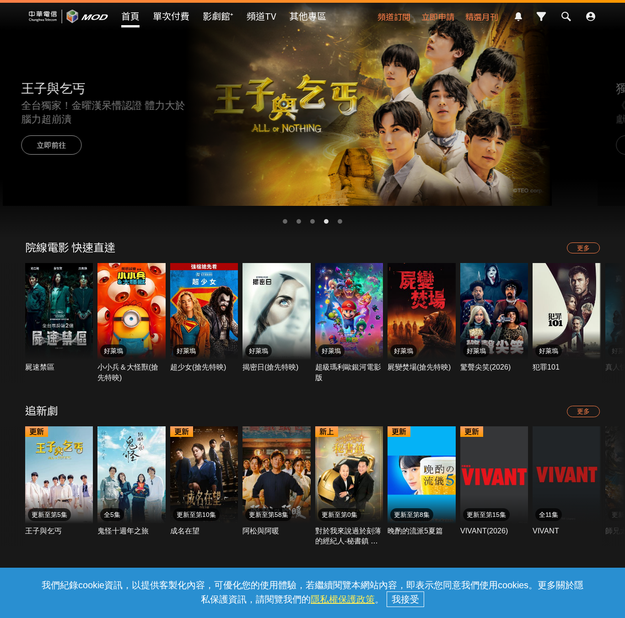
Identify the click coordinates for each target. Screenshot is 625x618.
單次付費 (171, 15)
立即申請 (437, 16)
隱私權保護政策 (343, 599)
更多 (583, 248)
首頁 (130, 15)
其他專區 (308, 15)
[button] (285, 221)
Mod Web (68, 23)
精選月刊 (481, 16)
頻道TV (261, 15)
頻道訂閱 (393, 16)
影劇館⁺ (218, 15)
